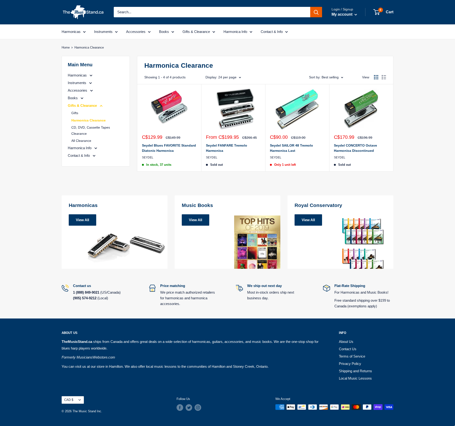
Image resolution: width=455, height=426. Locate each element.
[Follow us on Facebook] (180, 407)
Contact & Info (272, 32)
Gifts (74, 113)
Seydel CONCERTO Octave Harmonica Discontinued (355, 147)
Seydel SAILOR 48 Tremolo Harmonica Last (291, 147)
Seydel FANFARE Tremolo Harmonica (226, 147)
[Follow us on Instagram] (198, 407)
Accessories (136, 32)
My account (342, 14)
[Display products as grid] (376, 77)
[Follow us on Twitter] (189, 407)
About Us (346, 342)
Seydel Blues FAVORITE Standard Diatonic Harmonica (169, 147)
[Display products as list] (384, 77)
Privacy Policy (350, 364)
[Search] (316, 12)
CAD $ (68, 400)
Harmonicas (71, 32)
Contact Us (347, 349)
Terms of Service (352, 356)
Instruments (103, 32)
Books (164, 32)
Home (66, 47)
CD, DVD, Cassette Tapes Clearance (90, 130)
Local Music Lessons (355, 378)
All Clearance (81, 141)
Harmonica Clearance (88, 120)
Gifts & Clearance (196, 32)
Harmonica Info (235, 32)
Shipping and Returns (355, 371)
